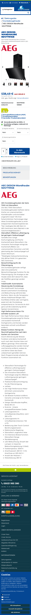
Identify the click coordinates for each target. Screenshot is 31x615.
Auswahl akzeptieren (15, 609)
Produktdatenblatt (10, 116)
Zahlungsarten (6, 559)
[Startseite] (2, 18)
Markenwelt (5, 548)
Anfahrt (3, 551)
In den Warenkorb (19, 151)
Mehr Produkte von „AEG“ (11, 161)
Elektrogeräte (10, 18)
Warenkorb (5, 523)
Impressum (20, 591)
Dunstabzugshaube (11, 21)
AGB (2, 571)
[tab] (15, 168)
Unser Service (6, 537)
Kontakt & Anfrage (6, 480)
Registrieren (5, 520)
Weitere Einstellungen (8, 602)
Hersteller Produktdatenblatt (14, 118)
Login (3, 526)
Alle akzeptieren (15, 605)
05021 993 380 (11, 483)
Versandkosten (23, 98)
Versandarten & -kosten (9, 562)
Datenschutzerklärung (9, 568)
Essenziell (7, 595)
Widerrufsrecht (6, 565)
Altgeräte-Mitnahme (8, 543)
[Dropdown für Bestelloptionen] (2, 130)
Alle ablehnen (15, 612)
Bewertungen (9, 177)
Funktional (7, 599)
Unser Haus (5, 534)
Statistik (6, 597)
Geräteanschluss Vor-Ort (9, 540)
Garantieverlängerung (8, 545)
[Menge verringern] (6, 153)
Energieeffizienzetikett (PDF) (14, 115)
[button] (5, 3)
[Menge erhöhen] (6, 149)
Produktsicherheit (11, 173)
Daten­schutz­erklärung (9, 591)
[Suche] (28, 12)
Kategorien (8, 9)
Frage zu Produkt (21, 156)
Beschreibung (9, 168)
